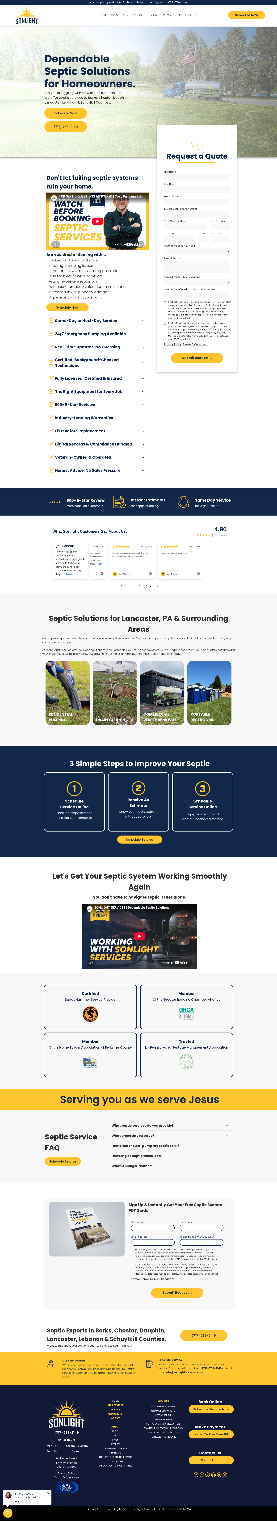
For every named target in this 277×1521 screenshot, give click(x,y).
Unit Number (218, 221)
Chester (105, 1365)
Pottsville (111, 1373)
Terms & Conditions (195, 344)
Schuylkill (82, 1369)
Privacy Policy (172, 344)
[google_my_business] (207, 1475)
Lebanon (67, 1369)
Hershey (131, 1369)
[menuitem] (103, 15)
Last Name (170, 184)
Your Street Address (175, 221)
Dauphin (116, 1365)
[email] (213, 1475)
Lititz (90, 1373)
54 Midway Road (66, 1463)
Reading (99, 1373)
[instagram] (202, 1475)
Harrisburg (118, 1369)
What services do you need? (180, 246)
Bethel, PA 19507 (66, 1467)
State (202, 233)
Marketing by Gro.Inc (119, 1509)
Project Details (172, 258)
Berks (96, 1365)
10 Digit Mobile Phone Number (180, 208)
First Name (170, 171)
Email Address (172, 196)
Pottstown (130, 1373)
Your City (169, 233)
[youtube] (219, 1475)
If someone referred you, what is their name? (189, 289)
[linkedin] (225, 1475)
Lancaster (129, 1365)
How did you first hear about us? (182, 277)
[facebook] (196, 1475)
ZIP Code (216, 233)
